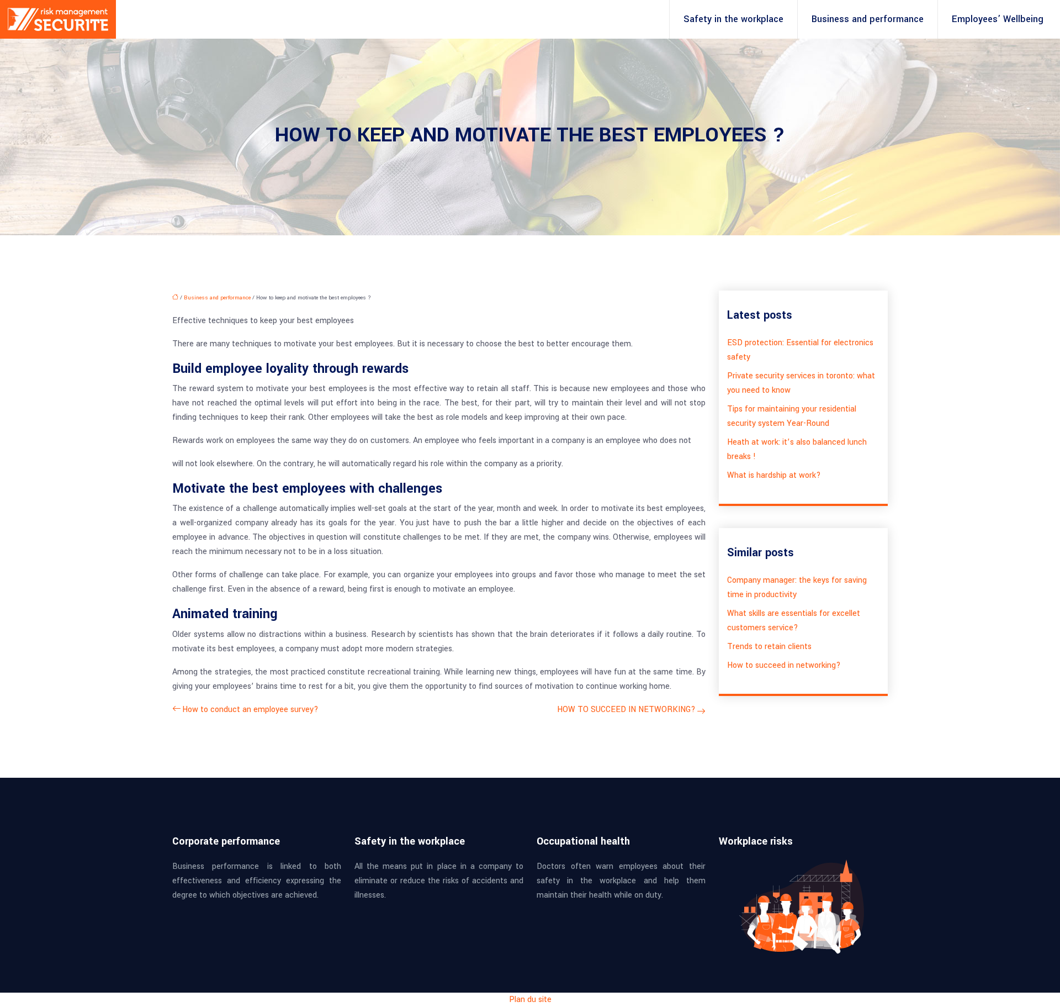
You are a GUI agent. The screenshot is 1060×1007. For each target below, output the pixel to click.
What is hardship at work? (774, 475)
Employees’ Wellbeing (997, 19)
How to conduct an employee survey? (250, 709)
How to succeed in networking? (784, 665)
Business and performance (868, 19)
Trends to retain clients (769, 646)
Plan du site (530, 999)
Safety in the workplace (733, 19)
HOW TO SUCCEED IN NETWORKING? (626, 709)
